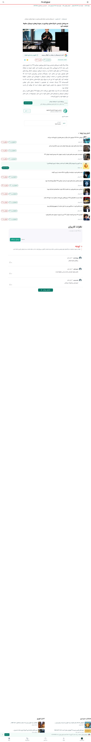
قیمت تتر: (80, 6)
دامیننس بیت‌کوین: (42, 6)
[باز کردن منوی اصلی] (88, 2)
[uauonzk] (80, 280)
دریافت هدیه (5, 168)
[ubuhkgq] (80, 258)
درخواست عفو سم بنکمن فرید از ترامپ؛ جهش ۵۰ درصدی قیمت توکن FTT (63, 154)
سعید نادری (65, 117)
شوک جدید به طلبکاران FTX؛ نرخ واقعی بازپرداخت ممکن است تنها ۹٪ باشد (63, 198)
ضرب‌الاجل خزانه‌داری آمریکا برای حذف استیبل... (25, 730)
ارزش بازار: (59, 6)
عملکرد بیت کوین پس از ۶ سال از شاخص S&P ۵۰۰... (24, 723)
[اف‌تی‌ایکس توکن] (25, 60)
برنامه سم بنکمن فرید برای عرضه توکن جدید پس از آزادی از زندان (66, 146)
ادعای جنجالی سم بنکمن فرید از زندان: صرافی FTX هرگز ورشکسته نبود (64, 181)
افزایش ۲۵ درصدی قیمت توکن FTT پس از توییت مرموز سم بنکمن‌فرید (64, 215)
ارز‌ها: (88, 6)
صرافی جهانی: (67, 6)
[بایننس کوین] (27, 60)
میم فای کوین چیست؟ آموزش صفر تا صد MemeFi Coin (69, 730)
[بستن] (3, 735)
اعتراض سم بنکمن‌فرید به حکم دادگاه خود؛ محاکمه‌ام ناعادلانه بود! (65, 189)
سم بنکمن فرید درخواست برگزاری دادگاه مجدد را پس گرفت (67, 172)
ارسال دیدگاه (15, 239)
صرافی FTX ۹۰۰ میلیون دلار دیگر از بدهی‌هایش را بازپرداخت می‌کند (65, 137)
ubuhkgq (75, 258)
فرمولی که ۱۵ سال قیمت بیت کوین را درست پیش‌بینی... (69, 723)
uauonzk (75, 280)
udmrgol (75, 269)
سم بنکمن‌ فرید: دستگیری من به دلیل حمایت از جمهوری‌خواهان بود (65, 206)
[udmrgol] (80, 269)
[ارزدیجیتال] (45, 2)
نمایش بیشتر (46, 290)
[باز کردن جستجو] (3, 2)
